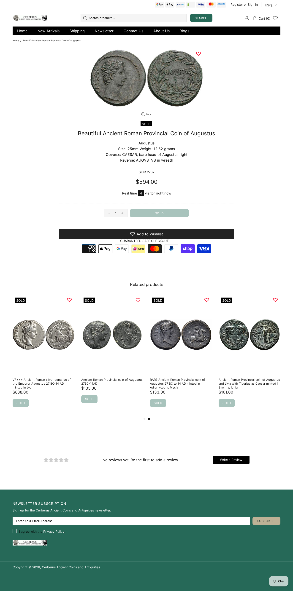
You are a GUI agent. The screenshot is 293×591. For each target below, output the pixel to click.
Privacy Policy (53, 531)
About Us (161, 31)
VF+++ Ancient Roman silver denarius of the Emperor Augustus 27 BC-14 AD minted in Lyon (42, 383)
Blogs (184, 31)
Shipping (77, 31)
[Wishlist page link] (275, 18)
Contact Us (133, 31)
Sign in (253, 4)
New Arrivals (49, 31)
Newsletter (104, 31)
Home (22, 31)
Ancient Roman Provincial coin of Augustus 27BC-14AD (112, 381)
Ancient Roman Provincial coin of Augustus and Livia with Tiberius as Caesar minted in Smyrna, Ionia (249, 383)
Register (237, 4)
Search (201, 18)
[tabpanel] (180, 355)
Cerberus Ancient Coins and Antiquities (30, 18)
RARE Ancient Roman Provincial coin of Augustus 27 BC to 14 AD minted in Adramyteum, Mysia (177, 383)
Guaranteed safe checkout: (144, 241)
